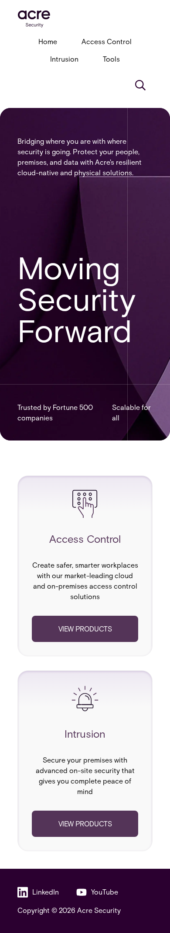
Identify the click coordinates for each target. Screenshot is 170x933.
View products (85, 628)
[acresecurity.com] (85, 19)
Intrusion (64, 59)
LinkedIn (45, 892)
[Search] (140, 85)
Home (47, 41)
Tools (111, 59)
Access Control (107, 41)
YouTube (104, 892)
